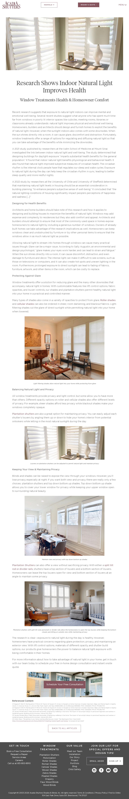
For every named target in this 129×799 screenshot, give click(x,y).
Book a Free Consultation (19, 751)
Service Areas (19, 757)
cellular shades (25, 304)
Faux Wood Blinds (49, 782)
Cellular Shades (49, 767)
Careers (19, 760)
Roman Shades (49, 764)
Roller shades (108, 300)
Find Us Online (114, 793)
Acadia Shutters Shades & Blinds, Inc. (45, 793)
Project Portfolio (74, 761)
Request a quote (88, 5)
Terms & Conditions (85, 793)
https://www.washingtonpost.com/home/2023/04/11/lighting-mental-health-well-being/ (40, 721)
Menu (121, 5)
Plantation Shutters (23, 565)
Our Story (74, 757)
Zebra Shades (49, 773)
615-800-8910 (24, 763)
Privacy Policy (101, 793)
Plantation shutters (23, 414)
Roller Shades (49, 761)
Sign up (114, 761)
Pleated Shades (49, 776)
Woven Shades (49, 770)
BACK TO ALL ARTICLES (64, 728)
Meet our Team (74, 751)
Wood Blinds (49, 785)
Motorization (49, 758)
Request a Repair (19, 754)
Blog (74, 766)
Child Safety (74, 769)
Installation (74, 754)
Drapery (49, 779)
